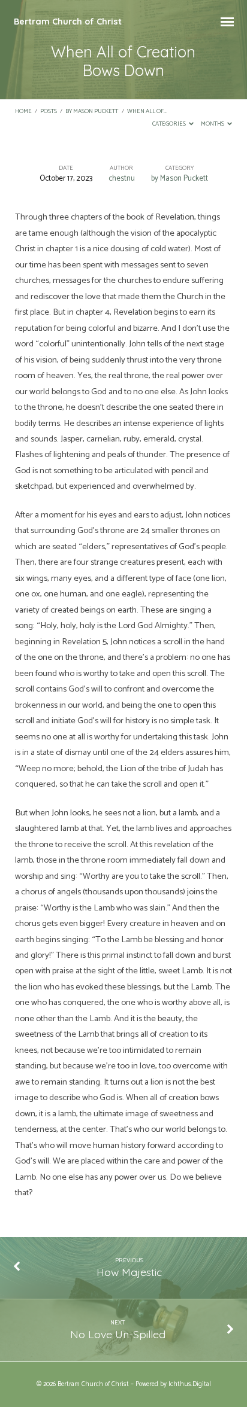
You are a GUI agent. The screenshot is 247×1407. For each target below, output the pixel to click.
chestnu (122, 178)
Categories (169, 124)
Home (23, 111)
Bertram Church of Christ (68, 21)
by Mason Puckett (91, 111)
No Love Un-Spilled (117, 1334)
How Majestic (129, 1271)
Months (213, 124)
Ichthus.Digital (189, 1384)
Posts (48, 111)
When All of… (147, 111)
